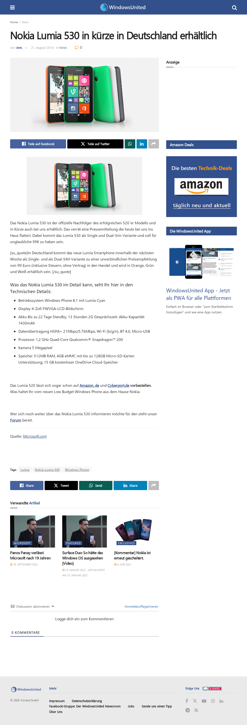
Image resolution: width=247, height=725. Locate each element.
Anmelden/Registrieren (141, 606)
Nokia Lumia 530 (47, 470)
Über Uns (55, 712)
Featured (73, 543)
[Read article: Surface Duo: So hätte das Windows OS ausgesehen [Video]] (84, 531)
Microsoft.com (35, 436)
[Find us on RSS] (196, 710)
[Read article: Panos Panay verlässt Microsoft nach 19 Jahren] (32, 531)
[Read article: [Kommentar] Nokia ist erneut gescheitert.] (136, 531)
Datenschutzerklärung (87, 701)
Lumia (25, 470)
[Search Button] (234, 7)
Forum (15, 419)
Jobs (131, 706)
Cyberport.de (118, 385)
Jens (19, 47)
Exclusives (126, 543)
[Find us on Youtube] (204, 701)
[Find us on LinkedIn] (221, 701)
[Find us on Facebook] (186, 701)
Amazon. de (89, 385)
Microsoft (22, 543)
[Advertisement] (201, 105)
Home (14, 22)
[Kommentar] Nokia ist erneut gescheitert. (132, 555)
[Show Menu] (12, 7)
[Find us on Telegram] (187, 710)
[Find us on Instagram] (213, 701)
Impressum (57, 701)
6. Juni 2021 (124, 564)
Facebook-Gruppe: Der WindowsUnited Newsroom (85, 706)
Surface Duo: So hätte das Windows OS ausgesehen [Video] (82, 558)
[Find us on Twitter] (195, 701)
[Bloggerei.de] (212, 688)
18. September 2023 (25, 564)
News (25, 22)
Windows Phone (77, 470)
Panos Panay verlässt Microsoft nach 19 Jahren (30, 555)
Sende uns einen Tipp (157, 706)
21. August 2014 (42, 47)
